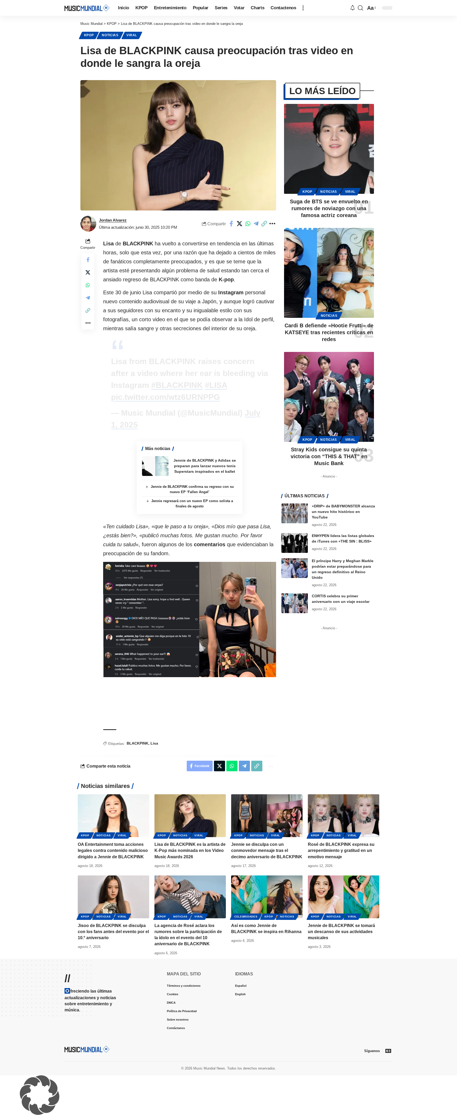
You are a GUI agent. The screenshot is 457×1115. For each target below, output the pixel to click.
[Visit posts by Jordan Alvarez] (88, 224)
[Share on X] (239, 223)
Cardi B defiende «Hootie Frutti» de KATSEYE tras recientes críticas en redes (329, 332)
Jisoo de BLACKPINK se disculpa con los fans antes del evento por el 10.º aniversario (113, 1007)
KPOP (89, 35)
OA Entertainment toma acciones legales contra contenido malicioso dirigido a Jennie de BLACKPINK (113, 926)
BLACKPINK (137, 819)
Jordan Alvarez (113, 220)
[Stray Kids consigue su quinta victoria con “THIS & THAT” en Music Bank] (329, 397)
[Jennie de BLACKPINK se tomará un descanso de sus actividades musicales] (343, 973)
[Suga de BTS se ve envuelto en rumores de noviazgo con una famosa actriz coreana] (329, 149)
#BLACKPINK (177, 461)
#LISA (216, 461)
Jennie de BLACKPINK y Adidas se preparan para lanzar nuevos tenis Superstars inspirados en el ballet (204, 542)
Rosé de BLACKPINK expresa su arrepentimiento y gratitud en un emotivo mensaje (341, 926)
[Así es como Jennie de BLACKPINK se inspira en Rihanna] (267, 973)
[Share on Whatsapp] (248, 223)
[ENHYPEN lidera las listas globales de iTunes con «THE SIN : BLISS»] (294, 543)
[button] (303, 8)
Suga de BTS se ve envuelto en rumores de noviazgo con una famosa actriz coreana (329, 208)
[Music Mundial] (87, 7)
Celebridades (245, 992)
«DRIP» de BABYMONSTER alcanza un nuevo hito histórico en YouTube (343, 511)
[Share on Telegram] (256, 223)
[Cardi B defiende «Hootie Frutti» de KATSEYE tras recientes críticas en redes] (329, 273)
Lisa (154, 819)
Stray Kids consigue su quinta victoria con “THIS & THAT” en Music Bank (329, 456)
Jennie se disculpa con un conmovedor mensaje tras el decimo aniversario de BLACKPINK (266, 926)
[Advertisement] (189, 276)
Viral (131, 35)
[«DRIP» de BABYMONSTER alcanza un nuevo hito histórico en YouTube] (294, 513)
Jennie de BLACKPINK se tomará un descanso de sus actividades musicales (341, 1007)
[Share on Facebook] (231, 223)
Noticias (110, 35)
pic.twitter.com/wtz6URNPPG (165, 473)
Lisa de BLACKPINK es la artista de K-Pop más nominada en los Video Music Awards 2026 (190, 926)
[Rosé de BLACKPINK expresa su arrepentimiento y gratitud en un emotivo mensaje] (343, 891)
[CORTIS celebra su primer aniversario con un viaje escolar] (294, 603)
